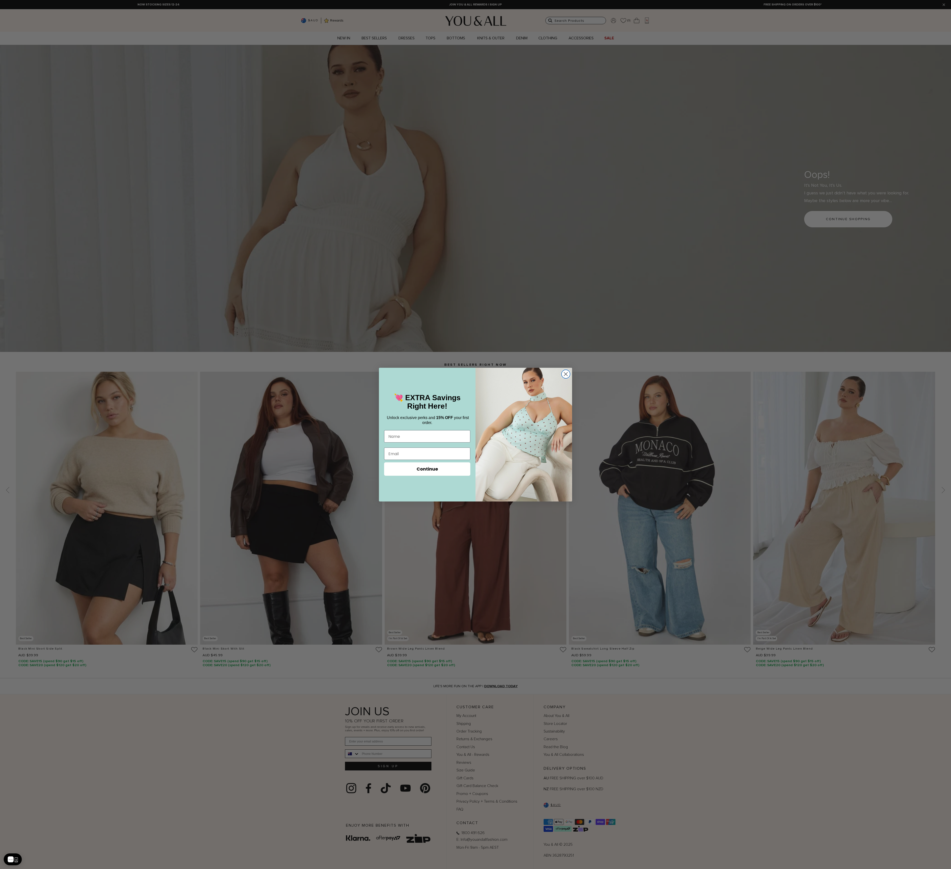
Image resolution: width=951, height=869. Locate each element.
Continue (427, 469)
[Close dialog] (565, 374)
